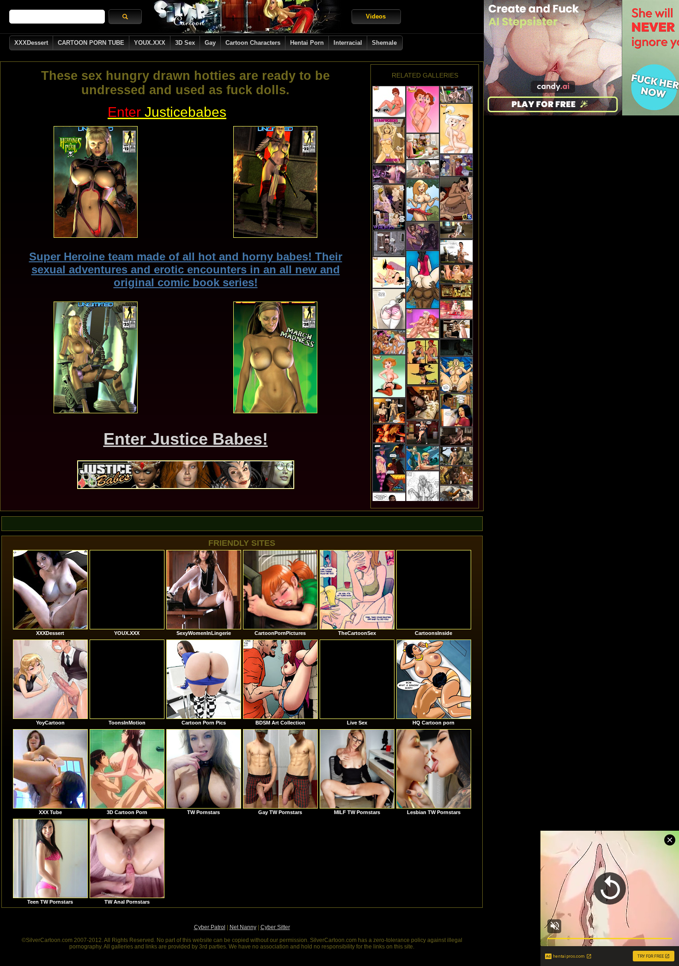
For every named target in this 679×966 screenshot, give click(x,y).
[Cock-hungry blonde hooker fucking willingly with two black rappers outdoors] (422, 432)
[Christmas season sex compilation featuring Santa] (456, 309)
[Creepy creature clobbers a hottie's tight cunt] (389, 243)
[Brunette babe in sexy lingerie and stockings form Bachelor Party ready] (456, 292)
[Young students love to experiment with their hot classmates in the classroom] (456, 165)
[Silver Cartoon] (247, 16)
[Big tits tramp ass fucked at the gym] (456, 251)
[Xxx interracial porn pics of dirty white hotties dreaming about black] (422, 236)
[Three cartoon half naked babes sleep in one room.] (389, 207)
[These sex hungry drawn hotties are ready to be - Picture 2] (275, 182)
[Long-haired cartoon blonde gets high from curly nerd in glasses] (422, 146)
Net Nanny (243, 927)
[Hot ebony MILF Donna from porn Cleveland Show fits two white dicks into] (422, 323)
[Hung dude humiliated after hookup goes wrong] (389, 410)
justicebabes (167, 112)
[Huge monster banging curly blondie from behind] (456, 274)
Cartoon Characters (252, 42)
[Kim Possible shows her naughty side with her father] (422, 458)
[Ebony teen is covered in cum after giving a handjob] (422, 494)
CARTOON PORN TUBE (91, 42)
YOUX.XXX (149, 42)
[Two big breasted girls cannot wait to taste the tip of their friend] (389, 272)
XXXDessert (31, 42)
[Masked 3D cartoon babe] (456, 347)
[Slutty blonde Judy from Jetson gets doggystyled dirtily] (456, 128)
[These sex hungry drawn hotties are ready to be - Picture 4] (275, 357)
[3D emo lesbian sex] (456, 94)
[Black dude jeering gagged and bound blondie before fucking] (389, 141)
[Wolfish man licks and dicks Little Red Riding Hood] (456, 475)
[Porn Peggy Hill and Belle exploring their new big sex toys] (389, 101)
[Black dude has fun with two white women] (422, 403)
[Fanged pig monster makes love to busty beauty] (456, 456)
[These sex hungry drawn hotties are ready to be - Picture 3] (96, 357)
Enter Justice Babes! (185, 438)
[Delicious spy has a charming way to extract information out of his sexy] (456, 199)
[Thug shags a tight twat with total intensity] (456, 374)
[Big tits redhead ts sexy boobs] (389, 174)
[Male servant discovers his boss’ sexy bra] (456, 410)
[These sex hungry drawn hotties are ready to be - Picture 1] (96, 182)
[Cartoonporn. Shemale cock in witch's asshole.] (422, 362)
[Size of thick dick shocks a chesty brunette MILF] (456, 329)
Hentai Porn (307, 42)
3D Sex (185, 42)
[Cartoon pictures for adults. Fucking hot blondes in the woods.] (422, 200)
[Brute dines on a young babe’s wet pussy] (422, 279)
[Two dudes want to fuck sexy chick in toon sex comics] (389, 309)
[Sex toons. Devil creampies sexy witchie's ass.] (389, 467)
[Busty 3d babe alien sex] (456, 229)
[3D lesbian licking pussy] (456, 493)
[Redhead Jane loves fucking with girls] (389, 376)
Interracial (347, 42)
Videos (376, 16)
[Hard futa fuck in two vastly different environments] (389, 433)
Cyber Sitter (275, 927)
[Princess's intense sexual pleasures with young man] (456, 436)
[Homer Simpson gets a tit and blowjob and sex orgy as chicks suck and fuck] (389, 342)
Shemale (384, 42)
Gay (210, 42)
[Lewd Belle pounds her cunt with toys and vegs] (422, 109)
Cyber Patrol (209, 927)
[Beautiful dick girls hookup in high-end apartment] (422, 169)
